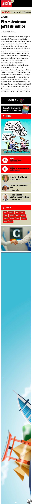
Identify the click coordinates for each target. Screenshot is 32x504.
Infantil (5, 221)
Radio (17, 215)
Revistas (5, 215)
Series (22, 212)
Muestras (6, 218)
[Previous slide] (3, 378)
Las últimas (4, 17)
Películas (23, 215)
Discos (10, 221)
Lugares (12, 218)
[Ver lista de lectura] (29, 501)
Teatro (17, 212)
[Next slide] (29, 378)
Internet (23, 218)
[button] (15, 502)
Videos (5, 212)
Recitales (12, 215)
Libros (17, 218)
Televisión (11, 212)
